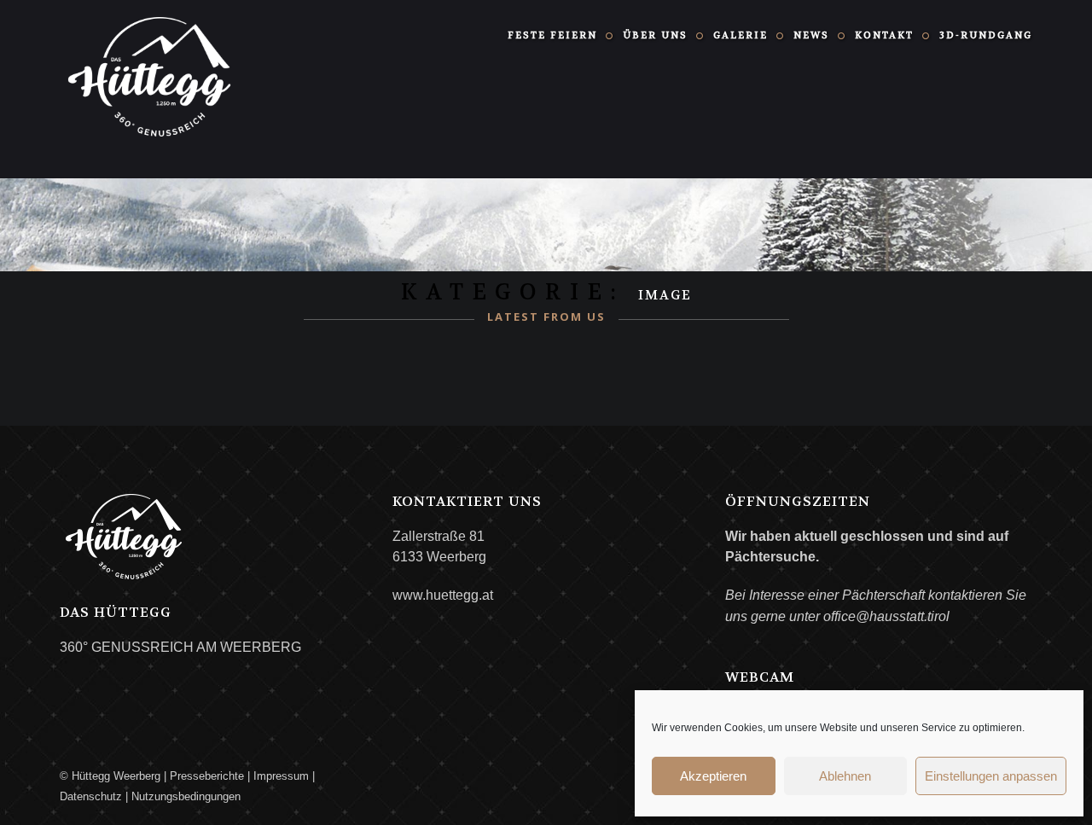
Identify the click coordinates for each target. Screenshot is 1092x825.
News (811, 35)
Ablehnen (845, 776)
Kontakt (884, 35)
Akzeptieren (713, 776)
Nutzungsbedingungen (186, 796)
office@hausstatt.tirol (886, 616)
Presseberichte (207, 776)
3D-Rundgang (985, 35)
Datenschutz (91, 796)
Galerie (740, 35)
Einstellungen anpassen (991, 776)
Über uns (655, 35)
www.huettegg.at (442, 595)
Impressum (281, 776)
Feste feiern (552, 35)
